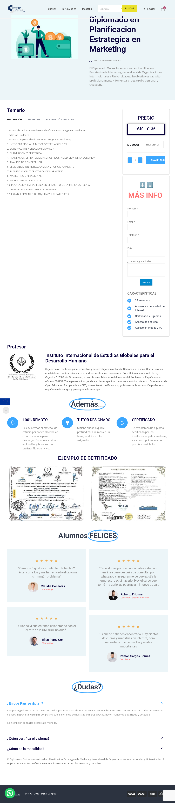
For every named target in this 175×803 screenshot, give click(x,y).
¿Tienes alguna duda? (139, 261)
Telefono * (133, 235)
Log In (150, 9)
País (129, 248)
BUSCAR (129, 8)
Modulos (133, 144)
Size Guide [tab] (34, 119)
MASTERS (87, 9)
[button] (87, 703)
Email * (131, 221)
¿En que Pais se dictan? (25, 703)
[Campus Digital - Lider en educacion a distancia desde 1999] (16, 9)
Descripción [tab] (14, 119)
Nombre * (133, 208)
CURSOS (52, 9)
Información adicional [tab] (60, 119)
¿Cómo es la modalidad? (25, 749)
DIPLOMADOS (69, 9)
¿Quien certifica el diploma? (28, 738)
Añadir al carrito (158, 160)
